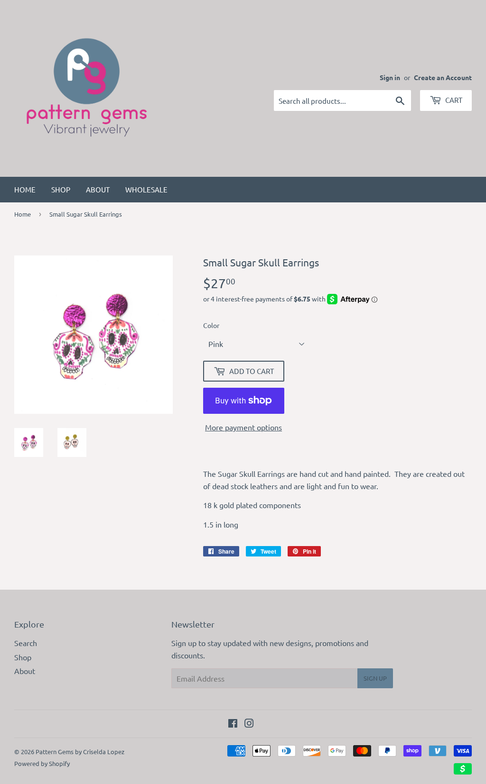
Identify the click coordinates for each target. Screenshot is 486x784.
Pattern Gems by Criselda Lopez (80, 752)
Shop (60, 189)
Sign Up (375, 678)
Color (211, 325)
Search (25, 642)
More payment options (243, 427)
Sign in (390, 77)
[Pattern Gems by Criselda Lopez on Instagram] (249, 724)
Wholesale (146, 189)
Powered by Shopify (42, 763)
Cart (453, 99)
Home (25, 189)
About (98, 189)
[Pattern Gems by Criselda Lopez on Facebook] (233, 724)
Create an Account (443, 77)
